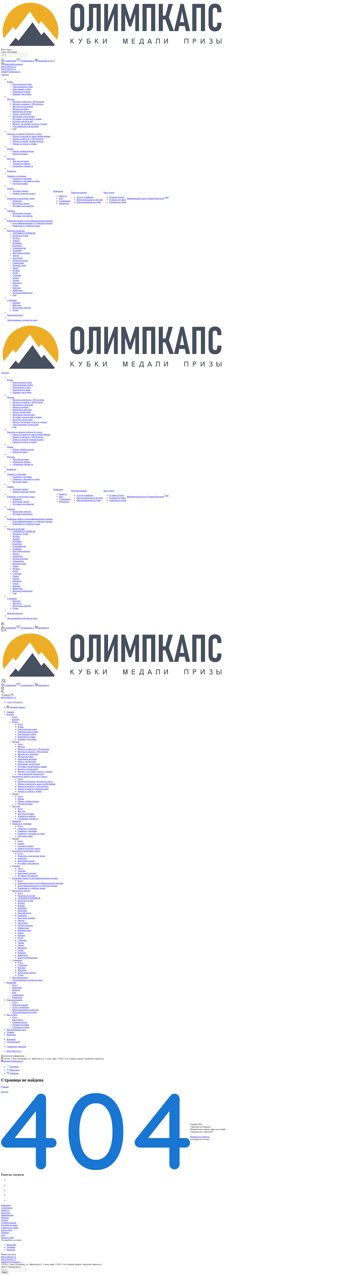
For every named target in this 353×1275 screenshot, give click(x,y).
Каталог (16, 719)
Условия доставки (9, 1225)
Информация (7, 1215)
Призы (21, 799)
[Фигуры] (30, 156)
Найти (4, 1272)
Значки (21, 843)
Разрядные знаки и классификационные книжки (40, 883)
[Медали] (30, 96)
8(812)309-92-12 (8, 67)
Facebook (14, 1066)
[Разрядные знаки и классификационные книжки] (30, 218)
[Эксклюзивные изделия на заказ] (30, 317)
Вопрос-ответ (7, 1237)
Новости (5, 1210)
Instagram (14, 1073)
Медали (21, 746)
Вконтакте (15, 1070)
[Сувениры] (30, 298)
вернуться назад (201, 1139)
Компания (17, 987)
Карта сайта (6, 1230)
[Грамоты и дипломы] (30, 173)
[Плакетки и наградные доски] (30, 196)
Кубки (21, 727)
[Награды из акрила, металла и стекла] (30, 131)
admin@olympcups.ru (10, 71)
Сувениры (22, 965)
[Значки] (30, 186)
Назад (15, 717)
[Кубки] (30, 79)
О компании (7, 1208)
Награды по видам (26, 895)
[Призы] (30, 146)
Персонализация (20, 1005)
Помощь (5, 1218)
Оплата (4, 1220)
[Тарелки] (30, 208)
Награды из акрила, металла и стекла (35, 781)
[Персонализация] (30, 312)
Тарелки (22, 871)
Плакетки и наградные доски (31, 856)
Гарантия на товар (9, 1227)
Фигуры (21, 811)
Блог (3, 1235)
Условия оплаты (8, 1222)
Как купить (17, 1020)
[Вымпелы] (30, 168)
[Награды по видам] (30, 228)
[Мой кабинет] (2, 624)
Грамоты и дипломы (27, 828)
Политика (5, 1213)
